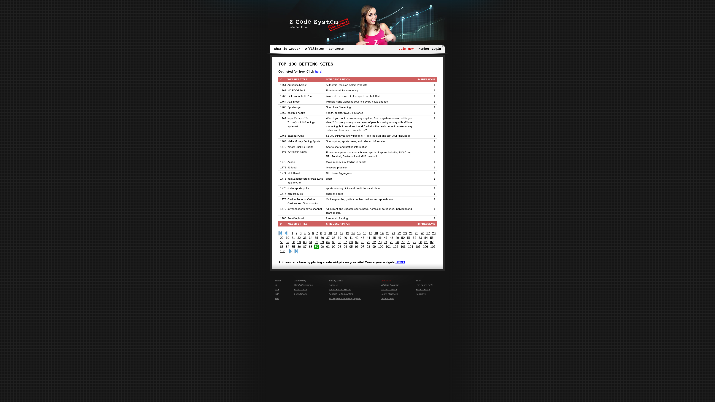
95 (351, 246)
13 (347, 233)
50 (403, 238)
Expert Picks (300, 294)
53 (420, 238)
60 (304, 242)
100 (380, 246)
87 (304, 246)
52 (414, 238)
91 (328, 246)
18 (376, 233)
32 (299, 238)
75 (391, 242)
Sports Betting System (340, 289)
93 (339, 246)
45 (374, 238)
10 (330, 233)
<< (286, 233)
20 (387, 233)
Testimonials (387, 298)
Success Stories (389, 289)
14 (353, 233)
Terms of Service (389, 294)
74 (385, 242)
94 (345, 246)
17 (370, 233)
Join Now (386, 280)
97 (362, 246)
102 (395, 246)
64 (328, 242)
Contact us (421, 294)
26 (422, 233)
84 (287, 246)
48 (391, 238)
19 (382, 233)
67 (345, 242)
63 (322, 242)
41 (351, 238)
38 (333, 238)
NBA (277, 294)
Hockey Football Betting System (345, 298)
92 (333, 246)
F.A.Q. (418, 280)
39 (339, 238)
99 (374, 246)
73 (380, 242)
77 (403, 242)
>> (291, 251)
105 (417, 246)
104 (410, 246)
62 (316, 242)
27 (428, 233)
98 (368, 246)
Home (278, 280)
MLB (277, 289)
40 (345, 238)
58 (293, 242)
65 (333, 242)
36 (322, 238)
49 (397, 238)
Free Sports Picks (424, 285)
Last (296, 251)
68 (351, 242)
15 (358, 233)
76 (397, 242)
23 (405, 233)
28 (434, 233)
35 (316, 238)
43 (362, 238)
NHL (277, 298)
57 (287, 242)
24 (410, 233)
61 (310, 242)
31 (293, 238)
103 (403, 246)
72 (374, 242)
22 (399, 233)
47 (385, 238)
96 (356, 246)
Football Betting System (341, 294)
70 (362, 242)
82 (431, 242)
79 (414, 242)
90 (322, 246)
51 (408, 238)
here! (318, 71)
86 (299, 246)
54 (426, 238)
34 (310, 238)
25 (416, 233)
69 (356, 242)
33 (304, 238)
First (280, 233)
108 (282, 251)
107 (432, 246)
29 (281, 238)
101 (388, 246)
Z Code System (318, 23)
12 (341, 233)
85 (293, 246)
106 (425, 246)
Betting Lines (300, 289)
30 (287, 238)
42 (356, 238)
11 (335, 233)
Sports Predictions (303, 285)
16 (364, 233)
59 (299, 242)
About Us (333, 285)
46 (380, 238)
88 (310, 246)
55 (431, 238)
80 (420, 242)
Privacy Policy (423, 289)
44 (368, 238)
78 (408, 242)
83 (281, 246)
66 (339, 242)
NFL (277, 285)
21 (393, 233)
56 (281, 242)
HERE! (400, 262)
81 (426, 242)
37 (328, 238)
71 (368, 242)
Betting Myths (336, 280)
